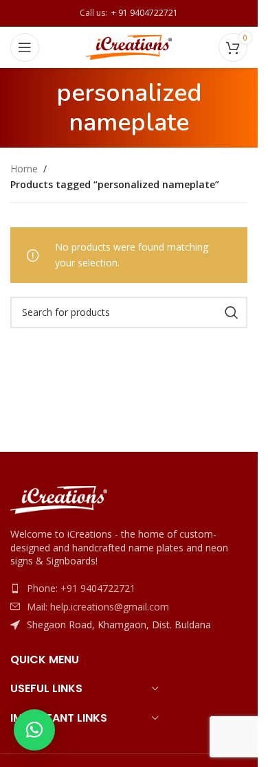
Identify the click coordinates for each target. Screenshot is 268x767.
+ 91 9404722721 (142, 13)
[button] (34, 730)
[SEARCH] (231, 312)
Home (24, 168)
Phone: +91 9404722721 (81, 588)
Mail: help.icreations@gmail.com (98, 606)
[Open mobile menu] (24, 47)
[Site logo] (129, 46)
